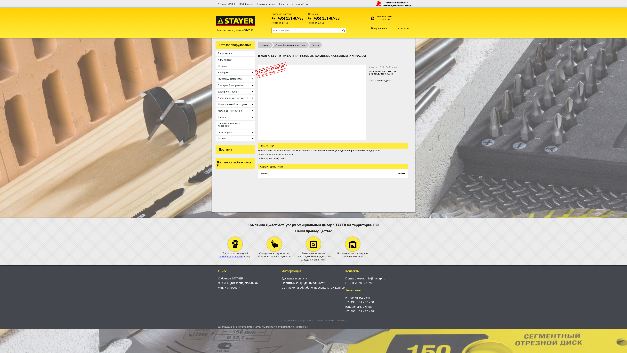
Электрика (223, 72)
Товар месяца (225, 53)
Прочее (222, 138)
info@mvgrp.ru (375, 278)
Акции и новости (229, 287)
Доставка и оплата (266, 4)
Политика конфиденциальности (303, 283)
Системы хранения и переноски (229, 124)
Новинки (222, 66)
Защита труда (225, 132)
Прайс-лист (380, 28)
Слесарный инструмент (230, 85)
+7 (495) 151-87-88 (288, 18)
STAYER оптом (246, 4)
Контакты (283, 4)
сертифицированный (231, 256)
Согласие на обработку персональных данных (313, 287)
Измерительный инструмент (233, 104)
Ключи (315, 45)
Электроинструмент (228, 91)
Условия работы (300, 4)
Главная (264, 45)
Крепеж (222, 117)
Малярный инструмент (230, 110)
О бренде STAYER (226, 4)
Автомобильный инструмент (233, 98)
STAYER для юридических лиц (239, 283)
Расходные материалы (230, 78)
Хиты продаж (225, 59)
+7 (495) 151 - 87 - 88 (359, 302)
